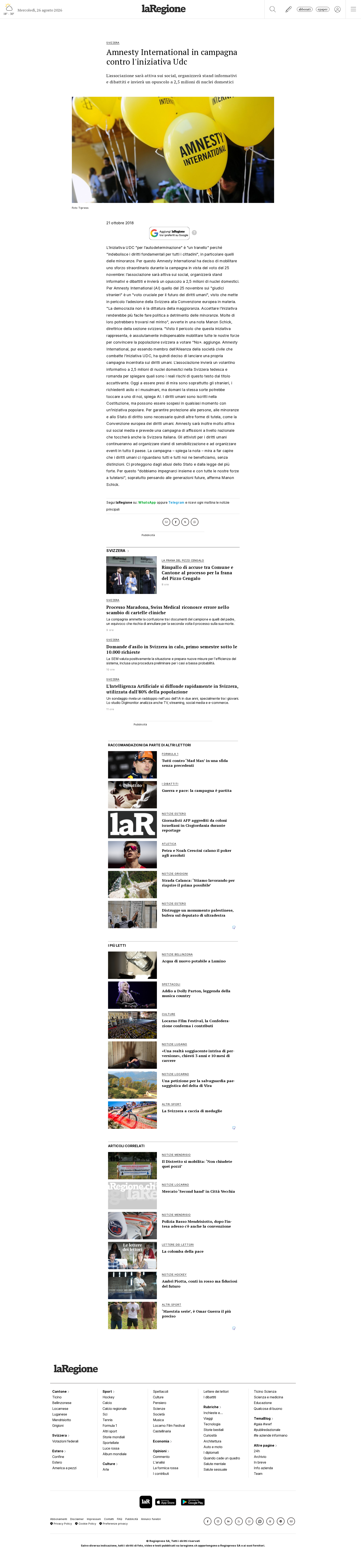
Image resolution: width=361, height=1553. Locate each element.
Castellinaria (162, 1431)
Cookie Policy (87, 1523)
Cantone (59, 1391)
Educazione (263, 1403)
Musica (158, 1420)
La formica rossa (165, 1468)
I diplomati (211, 1452)
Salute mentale (214, 1464)
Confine (58, 1457)
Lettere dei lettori (216, 1391)
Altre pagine (264, 1445)
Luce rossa (111, 1448)
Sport (108, 1391)
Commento (161, 1457)
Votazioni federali (65, 1441)
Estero (58, 1451)
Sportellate (111, 1443)
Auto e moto (212, 1447)
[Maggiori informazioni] (194, 233)
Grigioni (58, 1425)
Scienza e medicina (268, 1397)
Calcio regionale (115, 1408)
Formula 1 (110, 1425)
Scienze (159, 1408)
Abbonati (305, 9)
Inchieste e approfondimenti (215, 1413)
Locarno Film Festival (169, 1425)
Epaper (323, 9)
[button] (207, 1521)
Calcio (107, 1403)
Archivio (260, 1457)
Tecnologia (211, 1424)
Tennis (108, 1420)
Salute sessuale (215, 1469)
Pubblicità (131, 1519)
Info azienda (263, 1468)
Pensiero (159, 1403)
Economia (161, 1441)
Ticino (57, 1397)
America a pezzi (64, 1468)
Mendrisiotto (61, 1420)
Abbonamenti (58, 1519)
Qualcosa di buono (268, 1408)
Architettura (212, 1441)
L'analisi (159, 1462)
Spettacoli (160, 1391)
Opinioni (160, 1451)
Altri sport (110, 1431)
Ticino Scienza (265, 1391)
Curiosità (210, 1435)
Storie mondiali (114, 1437)
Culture (109, 1464)
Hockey (108, 1397)
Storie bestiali (213, 1430)
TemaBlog (262, 1418)
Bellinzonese (61, 1403)
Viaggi (208, 1418)
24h (257, 1451)
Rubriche (211, 1407)
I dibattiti (209, 1397)
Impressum (94, 1519)
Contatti (109, 1519)
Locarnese (60, 1408)
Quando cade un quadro (221, 1458)
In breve (260, 1462)
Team (258, 1473)
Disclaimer (77, 1519)
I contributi (161, 1473)
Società (159, 1414)
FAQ (119, 1519)
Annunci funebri (151, 1519)
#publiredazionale (267, 1430)
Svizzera (60, 1435)
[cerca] (273, 9)
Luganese (59, 1414)
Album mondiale (115, 1454)
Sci (105, 1414)
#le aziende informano (270, 1435)
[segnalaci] (289, 9)
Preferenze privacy (115, 1523)
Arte (106, 1469)
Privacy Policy (62, 1523)
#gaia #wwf (263, 1424)
